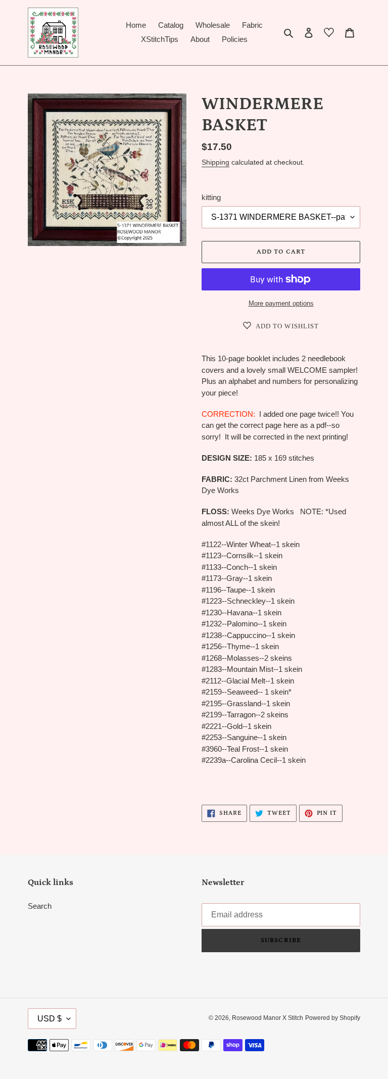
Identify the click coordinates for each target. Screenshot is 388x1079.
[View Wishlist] (329, 34)
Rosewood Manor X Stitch (267, 1017)
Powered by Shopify (332, 1017)
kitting (211, 197)
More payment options (281, 303)
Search (40, 906)
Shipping (215, 162)
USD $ (49, 1018)
